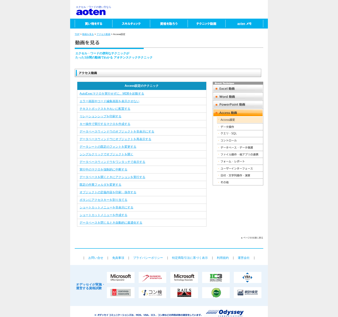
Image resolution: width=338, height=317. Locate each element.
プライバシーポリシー (148, 257)
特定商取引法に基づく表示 (190, 257)
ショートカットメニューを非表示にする (106, 207)
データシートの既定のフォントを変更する (108, 146)
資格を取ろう (169, 24)
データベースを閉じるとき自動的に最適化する (111, 222)
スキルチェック (131, 24)
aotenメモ (246, 24)
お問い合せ (95, 257)
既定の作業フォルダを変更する (100, 184)
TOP (77, 34)
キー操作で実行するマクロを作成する (105, 124)
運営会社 (244, 257)
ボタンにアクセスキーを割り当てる (103, 200)
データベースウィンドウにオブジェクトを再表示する (115, 139)
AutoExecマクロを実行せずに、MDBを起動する (112, 93)
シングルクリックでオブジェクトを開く (106, 154)
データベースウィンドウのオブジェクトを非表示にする (117, 131)
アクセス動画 (103, 34)
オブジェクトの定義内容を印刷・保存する (108, 192)
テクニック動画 (206, 24)
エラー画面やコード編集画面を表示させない (109, 101)
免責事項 (118, 257)
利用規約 (223, 257)
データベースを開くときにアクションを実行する (112, 177)
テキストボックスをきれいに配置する (105, 108)
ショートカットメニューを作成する (103, 215)
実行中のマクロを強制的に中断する (103, 169)
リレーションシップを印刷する (100, 116)
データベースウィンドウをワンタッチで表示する (112, 162)
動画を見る (88, 34)
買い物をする (91, 24)
